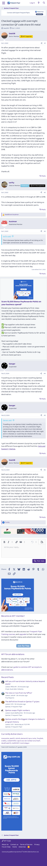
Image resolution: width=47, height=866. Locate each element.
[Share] (41, 43)
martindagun (24, 743)
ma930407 (15, 743)
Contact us (14, 844)
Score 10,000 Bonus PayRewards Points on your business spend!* (21, 303)
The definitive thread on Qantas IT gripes (22, 701)
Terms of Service (26, 844)
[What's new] (38, 3)
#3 (45, 231)
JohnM (17, 738)
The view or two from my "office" (18, 693)
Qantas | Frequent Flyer (13, 706)
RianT (38, 740)
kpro (30, 738)
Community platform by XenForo (20, 852)
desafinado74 (6, 743)
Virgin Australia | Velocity (14, 689)
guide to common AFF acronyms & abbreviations (21, 668)
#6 (45, 470)
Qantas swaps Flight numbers (17, 710)
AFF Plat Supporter (38, 185)
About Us (5, 844)
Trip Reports (9, 698)
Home (14, 847)
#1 (45, 43)
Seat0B (6, 28)
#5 (45, 415)
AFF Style (7, 841)
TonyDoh (40, 738)
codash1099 (11, 740)
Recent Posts (7, 677)
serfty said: (7, 236)
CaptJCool (20, 740)
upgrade (22, 634)
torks (34, 738)
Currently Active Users (12, 734)
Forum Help (6, 847)
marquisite (5, 738)
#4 (45, 373)
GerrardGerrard (30, 740)
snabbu (4, 740)
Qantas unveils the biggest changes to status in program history (25, 721)
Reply (44, 176)
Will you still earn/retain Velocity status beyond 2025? (25, 683)
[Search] (43, 3)
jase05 (12, 738)
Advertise (22, 847)
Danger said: (7, 420)
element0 (24, 738)
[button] (4, 542)
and (12, 215)
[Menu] (4, 3)
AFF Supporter (27, 36)
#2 (45, 192)
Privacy (36, 844)
